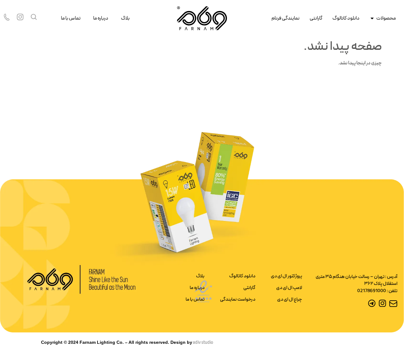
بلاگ (125, 18)
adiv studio (202, 342)
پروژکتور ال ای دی (286, 276)
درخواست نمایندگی (237, 299)
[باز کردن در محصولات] (372, 18)
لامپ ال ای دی (289, 288)
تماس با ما (70, 18)
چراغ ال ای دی (289, 299)
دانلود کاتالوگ (242, 276)
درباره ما (100, 18)
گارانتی (249, 288)
